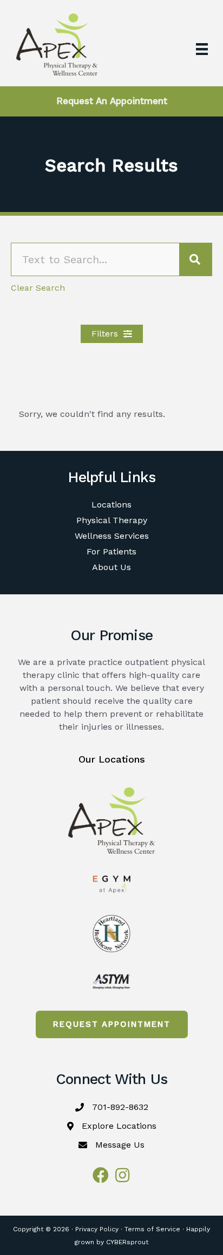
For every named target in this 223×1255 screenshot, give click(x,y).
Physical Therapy (111, 520)
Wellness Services (112, 536)
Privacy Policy (97, 1229)
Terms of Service (152, 1229)
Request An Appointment (111, 100)
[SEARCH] (195, 259)
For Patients (111, 551)
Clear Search (38, 288)
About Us (111, 567)
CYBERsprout (127, 1242)
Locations (111, 504)
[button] (112, 334)
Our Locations (111, 759)
